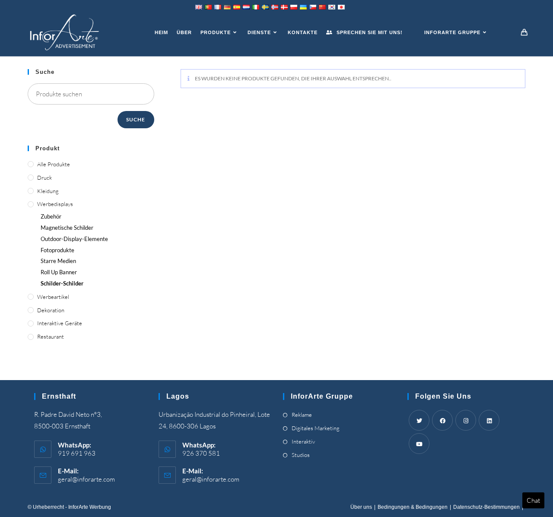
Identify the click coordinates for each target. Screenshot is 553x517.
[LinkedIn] (489, 420)
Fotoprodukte (57, 250)
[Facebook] (442, 420)
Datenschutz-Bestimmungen (486, 507)
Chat (533, 500)
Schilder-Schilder (62, 283)
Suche (136, 119)
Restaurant (50, 336)
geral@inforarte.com (86, 479)
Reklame (302, 414)
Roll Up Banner (59, 272)
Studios (301, 454)
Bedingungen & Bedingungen (413, 507)
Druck (44, 177)
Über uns (361, 507)
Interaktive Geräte (59, 323)
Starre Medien (58, 260)
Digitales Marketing (316, 428)
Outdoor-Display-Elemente (74, 238)
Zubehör (51, 216)
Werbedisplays (55, 203)
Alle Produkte (53, 164)
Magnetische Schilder (67, 227)
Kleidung (48, 190)
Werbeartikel (53, 296)
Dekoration (50, 310)
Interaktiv (303, 441)
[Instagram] (465, 420)
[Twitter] (419, 420)
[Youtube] (419, 443)
